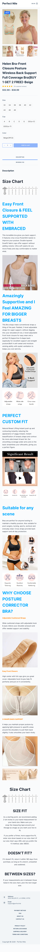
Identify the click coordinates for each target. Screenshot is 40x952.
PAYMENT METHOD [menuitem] (20, 910)
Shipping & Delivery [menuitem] (20, 931)
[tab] (20, 157)
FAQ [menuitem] (20, 913)
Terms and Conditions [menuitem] (20, 934)
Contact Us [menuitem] (20, 919)
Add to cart (25, 145)
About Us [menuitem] (20, 916)
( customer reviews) (20, 86)
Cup (3, 117)
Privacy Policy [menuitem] (20, 926)
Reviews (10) (20, 162)
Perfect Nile (9, 3)
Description (20, 157)
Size (4, 100)
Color (4, 133)
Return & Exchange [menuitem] (20, 928)
